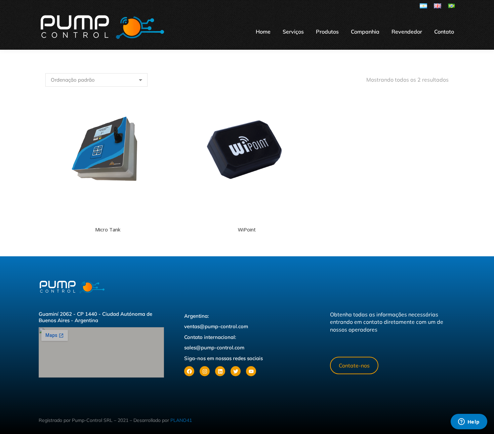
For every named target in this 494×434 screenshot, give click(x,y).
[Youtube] (251, 371)
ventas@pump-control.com (216, 326)
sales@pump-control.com (214, 347)
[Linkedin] (220, 371)
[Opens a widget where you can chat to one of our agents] (468, 422)
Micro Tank (107, 229)
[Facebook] (189, 371)
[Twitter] (236, 371)
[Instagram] (205, 371)
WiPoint (247, 229)
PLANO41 (181, 420)
